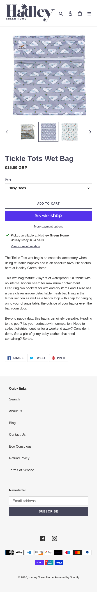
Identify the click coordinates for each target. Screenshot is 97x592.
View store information (25, 246)
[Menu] (89, 13)
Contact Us (17, 434)
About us (15, 411)
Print (8, 179)
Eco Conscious (20, 446)
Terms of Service (21, 470)
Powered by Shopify (67, 577)
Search (14, 399)
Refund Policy (19, 458)
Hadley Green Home (41, 577)
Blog (12, 423)
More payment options (48, 226)
